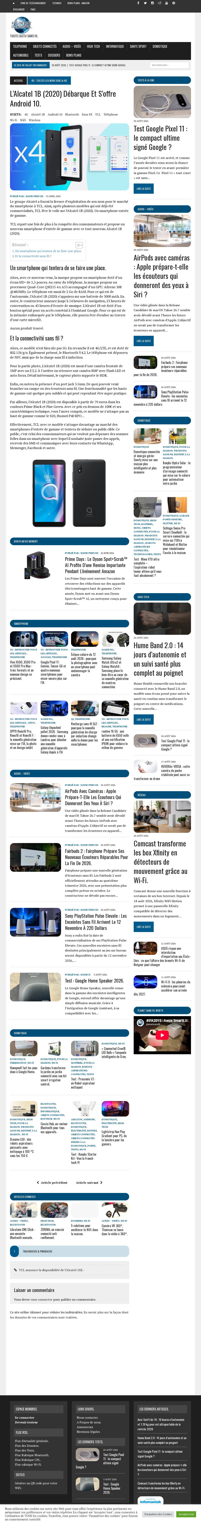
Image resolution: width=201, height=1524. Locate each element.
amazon (76, 1119)
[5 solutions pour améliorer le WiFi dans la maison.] (85, 1215)
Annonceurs (85, 1427)
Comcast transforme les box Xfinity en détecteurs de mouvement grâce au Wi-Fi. (160, 861)
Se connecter (24, 1417)
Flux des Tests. (25, 1450)
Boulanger (19, 9)
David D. (86, 974)
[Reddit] (159, 2)
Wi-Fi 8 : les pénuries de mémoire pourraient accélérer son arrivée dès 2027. (162, 988)
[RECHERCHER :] (169, 64)
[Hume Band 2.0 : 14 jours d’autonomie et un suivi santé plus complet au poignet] (162, 632)
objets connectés (45, 46)
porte (91, 1145)
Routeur (46, 1118)
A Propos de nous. (89, 1422)
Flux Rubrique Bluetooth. (32, 1455)
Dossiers (54, 55)
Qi (72, 719)
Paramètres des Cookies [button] (158, 1514)
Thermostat (18, 1062)
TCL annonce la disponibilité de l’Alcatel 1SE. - (52, 1270)
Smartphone (21, 623)
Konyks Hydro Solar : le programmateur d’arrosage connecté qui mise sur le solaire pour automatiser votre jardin (176, 473)
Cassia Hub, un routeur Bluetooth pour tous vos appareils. (54, 1127)
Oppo (31, 722)
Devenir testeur (26, 1422)
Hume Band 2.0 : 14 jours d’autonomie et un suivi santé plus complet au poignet (160, 659)
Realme (106, 726)
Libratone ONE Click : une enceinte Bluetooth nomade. (22, 1233)
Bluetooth (72, 114)
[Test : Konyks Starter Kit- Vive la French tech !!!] (85, 1114)
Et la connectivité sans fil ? (33, 256)
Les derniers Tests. (90, 1442)
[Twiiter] (145, 2)
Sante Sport (138, 46)
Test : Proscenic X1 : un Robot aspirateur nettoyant (83, 1083)
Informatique (115, 46)
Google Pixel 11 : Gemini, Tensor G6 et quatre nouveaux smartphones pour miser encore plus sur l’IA (54, 672)
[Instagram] (152, 2)
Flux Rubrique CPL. (28, 1460)
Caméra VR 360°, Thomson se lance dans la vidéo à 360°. (114, 1229)
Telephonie (20, 46)
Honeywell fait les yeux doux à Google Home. (23, 1069)
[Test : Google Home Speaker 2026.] (35, 999)
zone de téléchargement (33, 3)
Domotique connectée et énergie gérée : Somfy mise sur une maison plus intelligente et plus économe (147, 461)
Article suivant (87, 1182)
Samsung (108, 649)
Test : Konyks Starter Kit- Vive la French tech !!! (84, 1158)
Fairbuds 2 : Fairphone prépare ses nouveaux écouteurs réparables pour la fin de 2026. (96, 856)
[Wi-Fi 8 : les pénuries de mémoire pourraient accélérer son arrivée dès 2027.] (145, 986)
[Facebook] (138, 2)
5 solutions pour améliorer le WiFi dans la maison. (84, 1229)
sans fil (87, 114)
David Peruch (34, 196)
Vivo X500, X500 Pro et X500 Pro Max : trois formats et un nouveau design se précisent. (22, 670)
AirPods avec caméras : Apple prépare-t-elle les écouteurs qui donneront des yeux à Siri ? (93, 796)
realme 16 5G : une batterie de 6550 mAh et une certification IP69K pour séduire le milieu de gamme (115, 739)
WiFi (23, 120)
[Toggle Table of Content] (77, 245)
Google (46, 657)
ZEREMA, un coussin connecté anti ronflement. (52, 1233)
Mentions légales (88, 1432)
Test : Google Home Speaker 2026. (94, 980)
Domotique (160, 46)
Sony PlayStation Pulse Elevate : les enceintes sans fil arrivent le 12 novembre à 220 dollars (96, 921)
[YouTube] (167, 2)
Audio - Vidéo (19, 1220)
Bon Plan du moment (26, 541)
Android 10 (55, 114)
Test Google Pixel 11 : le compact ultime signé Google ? (160, 137)
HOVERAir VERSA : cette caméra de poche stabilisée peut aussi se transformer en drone (162, 772)
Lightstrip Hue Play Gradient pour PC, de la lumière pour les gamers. (114, 1137)
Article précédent (54, 1182)
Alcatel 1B (38, 114)
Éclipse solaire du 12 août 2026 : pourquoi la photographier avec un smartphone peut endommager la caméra (84, 664)
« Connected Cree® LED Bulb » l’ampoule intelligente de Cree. (114, 1052)
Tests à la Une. (146, 80)
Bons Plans (73, 55)
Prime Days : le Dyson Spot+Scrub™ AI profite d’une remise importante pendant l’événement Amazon (96, 564)
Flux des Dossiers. (27, 1446)
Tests (38, 55)
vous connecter (41, 1299)
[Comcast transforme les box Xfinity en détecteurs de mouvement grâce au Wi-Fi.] (162, 830)
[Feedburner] (181, 2)
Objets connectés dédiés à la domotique (83, 1142)
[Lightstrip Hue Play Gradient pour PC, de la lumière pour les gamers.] (115, 1114)
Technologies (143, 554)
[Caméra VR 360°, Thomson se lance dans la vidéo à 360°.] (115, 1215)
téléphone (111, 114)
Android (89, 1119)
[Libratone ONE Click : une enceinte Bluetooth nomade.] (23, 1215)
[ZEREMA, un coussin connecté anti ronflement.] (54, 1215)
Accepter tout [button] (186, 1514)
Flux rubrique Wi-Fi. (28, 1464)
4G (26, 114)
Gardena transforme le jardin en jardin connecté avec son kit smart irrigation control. (54, 1075)
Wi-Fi (13, 120)
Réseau (142, 795)
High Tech (93, 46)
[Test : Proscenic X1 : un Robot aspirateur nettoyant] (85, 1053)
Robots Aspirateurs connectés (81, 1070)
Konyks (92, 1130)
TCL (98, 114)
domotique (20, 1033)
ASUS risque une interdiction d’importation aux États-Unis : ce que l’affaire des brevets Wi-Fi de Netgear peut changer (162, 956)
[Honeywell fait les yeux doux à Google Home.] (23, 1053)
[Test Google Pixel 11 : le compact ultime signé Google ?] (162, 115)
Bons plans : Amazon (79, 3)
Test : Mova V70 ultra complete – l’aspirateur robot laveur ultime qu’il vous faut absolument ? (148, 567)
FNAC (33, 9)
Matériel (77, 1062)
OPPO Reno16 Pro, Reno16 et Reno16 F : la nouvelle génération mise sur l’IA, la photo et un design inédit (23, 739)
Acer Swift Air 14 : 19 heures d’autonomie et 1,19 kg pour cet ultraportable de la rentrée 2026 (161, 1424)
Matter (168, 523)
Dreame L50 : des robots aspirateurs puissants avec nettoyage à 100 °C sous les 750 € (22, 1147)
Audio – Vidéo (72, 46)
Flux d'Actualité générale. (32, 1441)
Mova (137, 527)
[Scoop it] (188, 2)
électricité (78, 1130)
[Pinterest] (174, 2)
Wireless (34, 120)
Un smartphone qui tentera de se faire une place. (48, 251)
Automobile (20, 55)
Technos (56, 3)
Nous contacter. (87, 1417)
